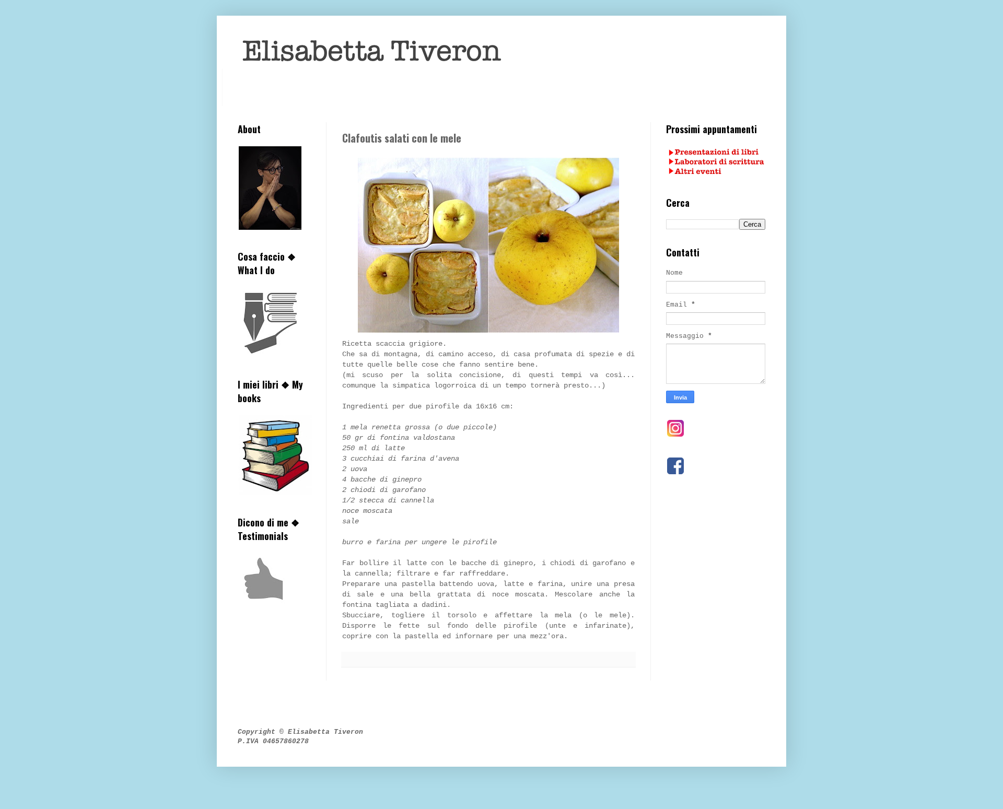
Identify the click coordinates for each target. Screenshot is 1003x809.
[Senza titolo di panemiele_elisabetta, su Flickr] (488, 333)
